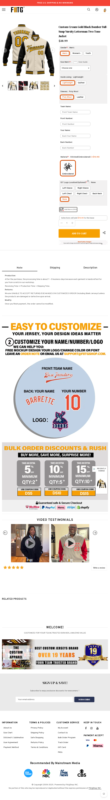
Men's (64, 53)
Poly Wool (67, 97)
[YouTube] (99, 728)
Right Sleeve (83, 188)
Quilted (81, 83)
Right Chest (82, 193)
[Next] (52, 50)
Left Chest (67, 193)
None (64, 199)
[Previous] (4, 50)
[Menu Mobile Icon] (3, 9)
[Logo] (18, 9)
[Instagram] (93, 728)
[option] (28, 50)
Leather (80, 97)
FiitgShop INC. (95, 788)
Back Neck (97, 193)
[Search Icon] (88, 9)
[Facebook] (87, 728)
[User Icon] (97, 9)
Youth (88, 53)
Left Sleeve (67, 188)
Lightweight (67, 83)
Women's (76, 53)
